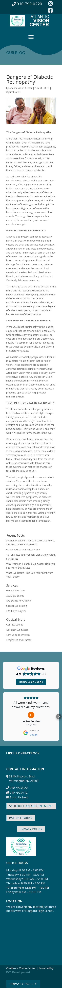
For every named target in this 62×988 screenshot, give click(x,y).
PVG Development (18, 972)
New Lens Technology (18, 634)
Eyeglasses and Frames (18, 639)
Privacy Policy (31, 829)
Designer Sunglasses (17, 629)
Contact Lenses (14, 624)
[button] (3, 716)
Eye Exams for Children (18, 600)
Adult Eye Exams (15, 595)
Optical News (13, 92)
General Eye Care (15, 590)
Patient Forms (20, 818)
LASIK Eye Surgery (16, 611)
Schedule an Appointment (31, 806)
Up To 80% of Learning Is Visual (23, 549)
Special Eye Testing (16, 605)
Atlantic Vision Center (20, 88)
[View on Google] (31, 715)
